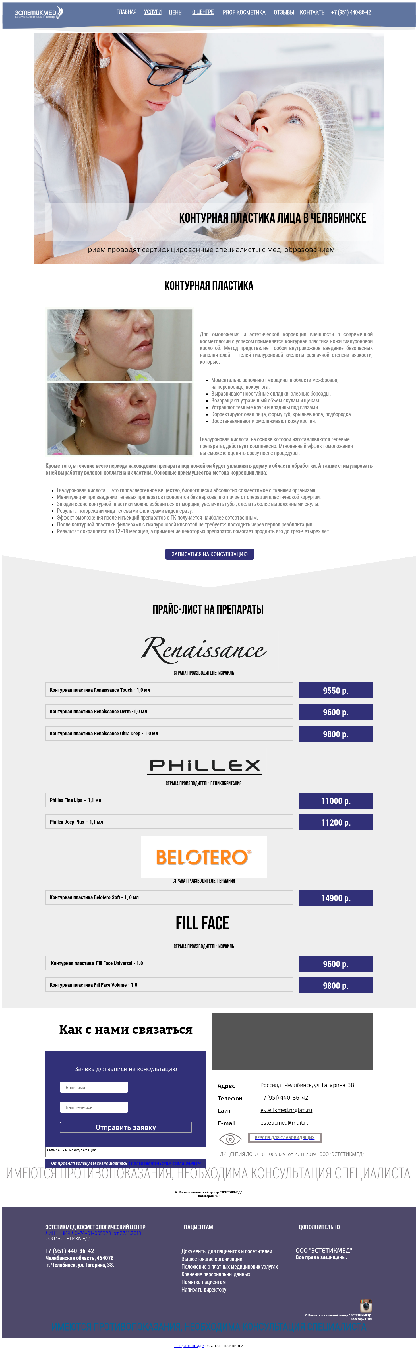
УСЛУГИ (153, 12)
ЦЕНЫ (176, 12)
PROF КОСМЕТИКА (244, 12)
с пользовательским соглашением (164, 1163)
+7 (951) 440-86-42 (351, 12)
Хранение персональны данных (215, 1274)
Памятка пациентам (203, 1282)
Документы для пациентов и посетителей (226, 1251)
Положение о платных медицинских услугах (229, 1266)
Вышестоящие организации (211, 1259)
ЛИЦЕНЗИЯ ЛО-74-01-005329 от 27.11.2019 (95, 1233)
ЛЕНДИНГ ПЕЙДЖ (189, 1346)
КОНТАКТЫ (313, 12)
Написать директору (203, 1289)
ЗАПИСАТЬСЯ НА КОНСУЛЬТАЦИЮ (210, 554)
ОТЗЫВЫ (284, 12)
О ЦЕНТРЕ (203, 12)
